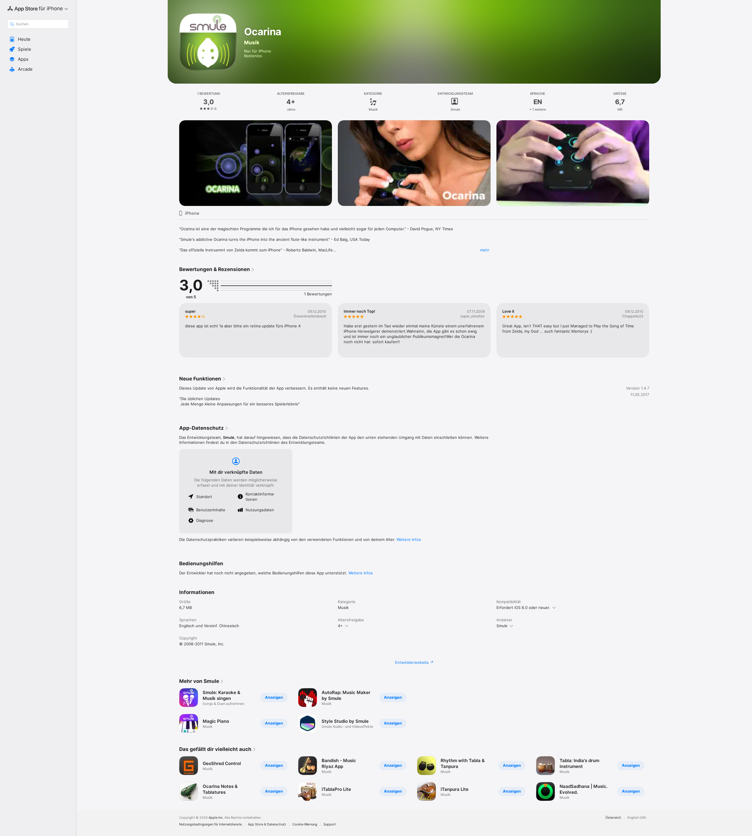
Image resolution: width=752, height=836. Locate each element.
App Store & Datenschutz (267, 824)
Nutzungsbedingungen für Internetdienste (210, 824)
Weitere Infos (409, 539)
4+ (340, 625)
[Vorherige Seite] (173, 330)
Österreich (613, 817)
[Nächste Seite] (655, 330)
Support (329, 824)
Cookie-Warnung (304, 824)
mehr (484, 250)
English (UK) (636, 817)
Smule (502, 625)
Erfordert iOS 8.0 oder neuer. (523, 607)
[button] (38, 39)
